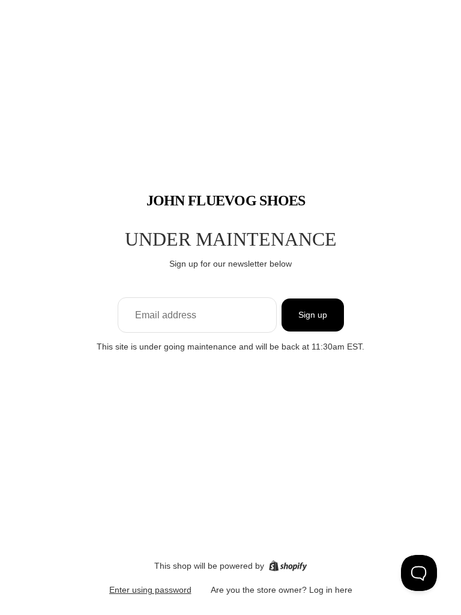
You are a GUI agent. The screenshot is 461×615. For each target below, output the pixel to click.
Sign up (312, 315)
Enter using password (150, 590)
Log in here (330, 590)
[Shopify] (288, 565)
